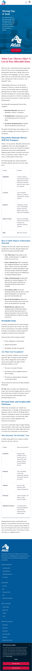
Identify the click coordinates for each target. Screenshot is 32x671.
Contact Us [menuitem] (4, 613)
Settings (16, 659)
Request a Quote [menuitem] (5, 610)
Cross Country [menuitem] (5, 577)
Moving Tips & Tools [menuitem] (6, 592)
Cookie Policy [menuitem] (4, 628)
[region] (16, 657)
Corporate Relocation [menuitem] (6, 571)
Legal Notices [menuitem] (4, 637)
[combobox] (29, 1)
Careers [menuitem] (3, 616)
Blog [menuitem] (3, 589)
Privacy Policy (9, 656)
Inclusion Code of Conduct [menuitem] (7, 640)
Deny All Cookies (16, 663)
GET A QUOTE (16, 50)
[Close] (29, 645)
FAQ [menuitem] (3, 595)
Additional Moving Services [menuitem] (7, 574)
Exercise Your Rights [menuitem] (6, 634)
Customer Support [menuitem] (5, 607)
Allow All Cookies (16, 668)
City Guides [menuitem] (4, 586)
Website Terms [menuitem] (5, 631)
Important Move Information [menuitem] (7, 598)
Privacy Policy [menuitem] (5, 624)
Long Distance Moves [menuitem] (6, 568)
